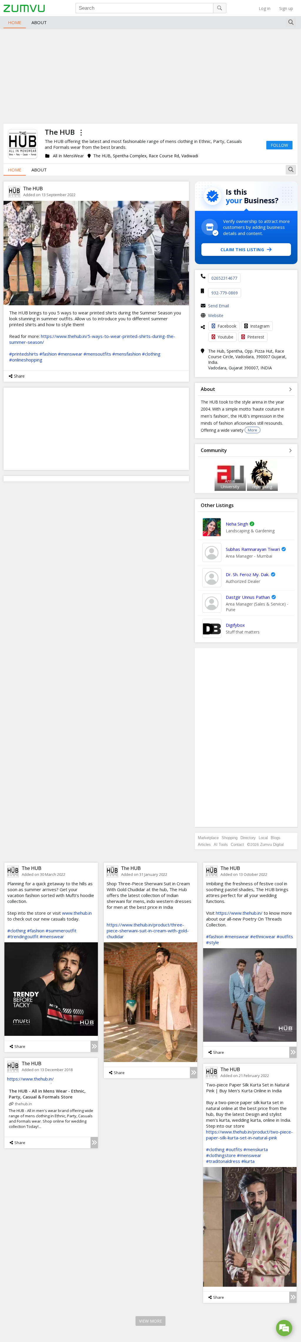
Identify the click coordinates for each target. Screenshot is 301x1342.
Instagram (260, 326)
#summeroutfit (61, 930)
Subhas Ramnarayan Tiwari (253, 549)
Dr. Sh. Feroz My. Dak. (247, 574)
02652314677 (224, 278)
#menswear (70, 354)
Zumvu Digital (272, 844)
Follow (279, 145)
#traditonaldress (223, 1161)
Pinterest (255, 337)
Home (14, 22)
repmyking (262, 486)
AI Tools (221, 844)
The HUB (33, 188)
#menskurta (255, 1149)
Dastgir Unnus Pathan (248, 597)
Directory (248, 838)
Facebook (227, 326)
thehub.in (23, 1103)
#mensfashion (126, 354)
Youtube (225, 337)
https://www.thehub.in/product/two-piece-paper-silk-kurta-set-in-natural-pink (249, 1135)
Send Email (218, 306)
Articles (204, 844)
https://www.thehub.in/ (239, 913)
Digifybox (235, 625)
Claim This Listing (242, 249)
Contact (237, 844)
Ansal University (230, 483)
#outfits (285, 936)
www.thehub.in (77, 913)
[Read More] (94, 1046)
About (39, 22)
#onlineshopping (25, 360)
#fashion (48, 354)
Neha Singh (237, 524)
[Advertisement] (150, 75)
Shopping (230, 838)
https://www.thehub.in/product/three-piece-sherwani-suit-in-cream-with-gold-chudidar (148, 930)
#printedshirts (23, 354)
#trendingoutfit (23, 936)
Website (215, 315)
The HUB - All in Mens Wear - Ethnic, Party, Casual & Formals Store (47, 1094)
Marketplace (208, 838)
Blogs (275, 838)
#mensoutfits (97, 354)
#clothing (151, 354)
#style (212, 942)
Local (263, 838)
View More (150, 1321)
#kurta (248, 1161)
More (252, 430)
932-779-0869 (224, 293)
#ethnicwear (262, 936)
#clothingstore (221, 1155)
